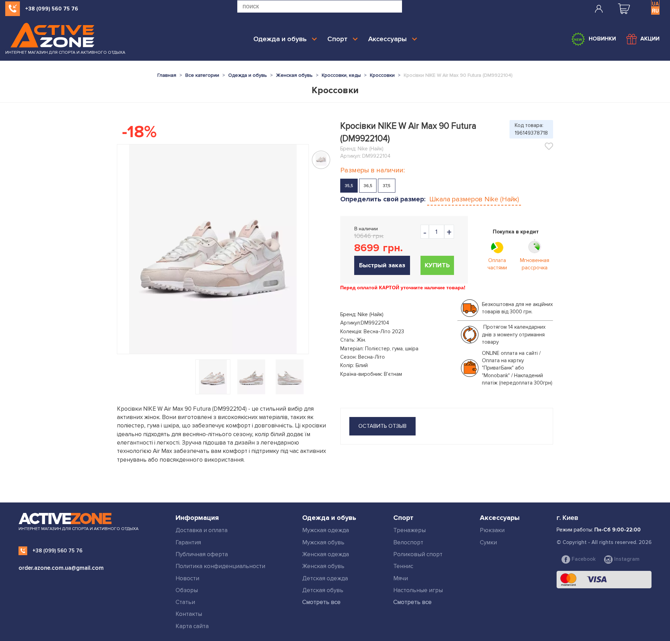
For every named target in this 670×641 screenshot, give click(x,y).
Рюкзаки (492, 530)
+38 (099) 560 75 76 (51, 9)
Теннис (403, 566)
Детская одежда (325, 578)
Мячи (400, 578)
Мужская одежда (325, 530)
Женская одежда (325, 554)
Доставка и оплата (202, 530)
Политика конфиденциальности (220, 566)
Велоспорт (408, 542)
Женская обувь (323, 566)
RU (655, 10)
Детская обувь (322, 590)
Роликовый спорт (417, 554)
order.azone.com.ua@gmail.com (61, 568)
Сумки (488, 542)
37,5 (386, 185)
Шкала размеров (474, 199)
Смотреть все (321, 602)
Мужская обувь (323, 542)
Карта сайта (192, 626)
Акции (650, 38)
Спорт (337, 39)
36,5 (368, 185)
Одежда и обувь (280, 39)
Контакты (189, 614)
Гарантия (188, 542)
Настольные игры (418, 590)
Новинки (602, 38)
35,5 (349, 185)
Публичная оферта (202, 554)
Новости (187, 578)
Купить (437, 265)
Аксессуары (387, 39)
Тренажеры (409, 530)
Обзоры (187, 590)
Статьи (185, 602)
